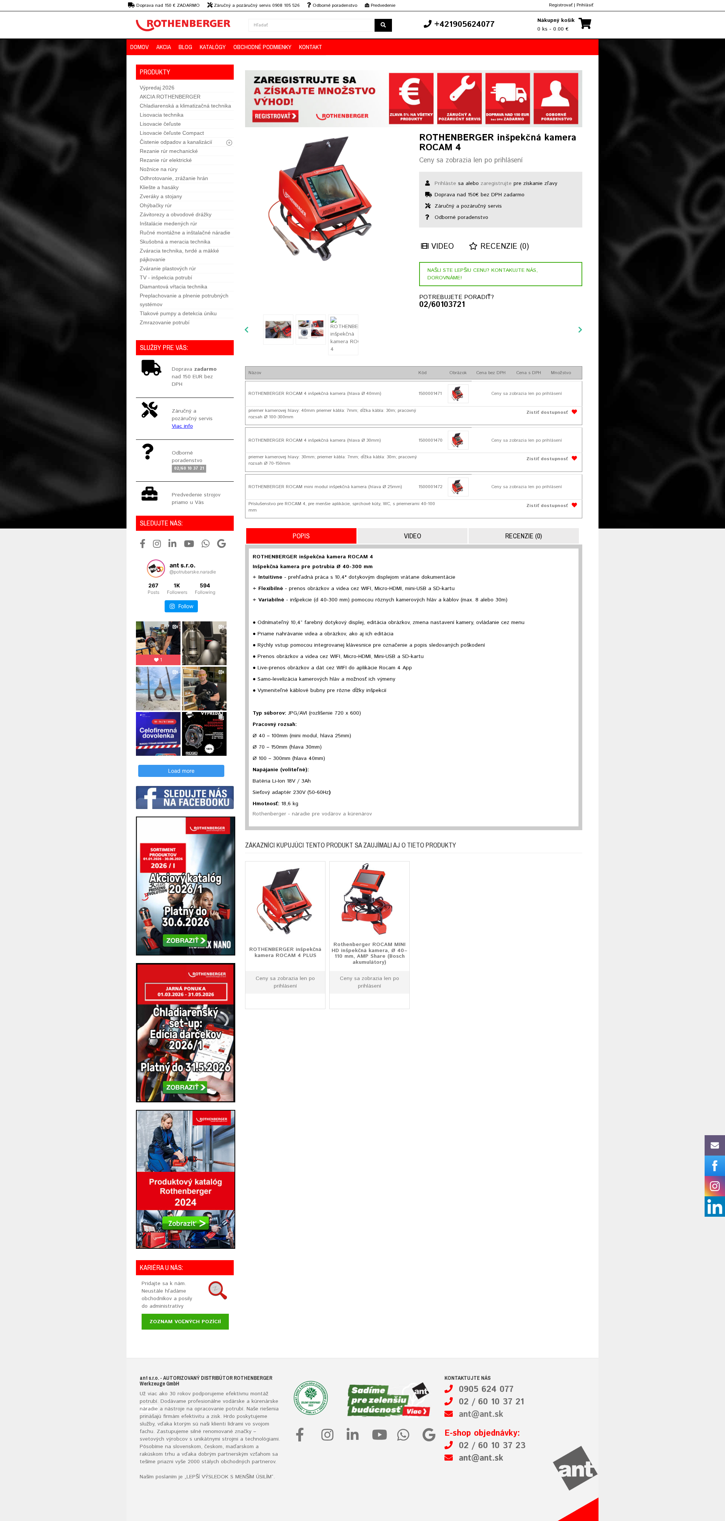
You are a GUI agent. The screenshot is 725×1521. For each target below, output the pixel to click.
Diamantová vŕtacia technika (173, 287)
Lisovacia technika (162, 115)
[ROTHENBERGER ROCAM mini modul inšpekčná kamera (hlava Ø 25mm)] (458, 487)
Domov (139, 47)
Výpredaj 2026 (157, 88)
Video (441, 246)
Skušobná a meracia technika (175, 242)
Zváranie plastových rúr (168, 268)
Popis (301, 536)
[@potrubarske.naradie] (156, 568)
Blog (185, 47)
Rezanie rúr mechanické (169, 151)
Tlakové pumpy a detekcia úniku (178, 313)
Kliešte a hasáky (159, 187)
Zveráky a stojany (161, 196)
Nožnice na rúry (158, 169)
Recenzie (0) (503, 246)
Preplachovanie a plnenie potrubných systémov (184, 300)
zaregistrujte (496, 183)
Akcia (163, 47)
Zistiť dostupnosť (547, 412)
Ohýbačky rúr (156, 205)
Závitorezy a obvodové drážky (175, 214)
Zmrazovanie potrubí (165, 322)
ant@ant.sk (481, 1415)
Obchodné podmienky (262, 47)
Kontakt (310, 47)
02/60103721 (442, 305)
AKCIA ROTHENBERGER (170, 97)
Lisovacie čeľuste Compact (172, 133)
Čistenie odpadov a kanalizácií (176, 142)
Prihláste (445, 183)
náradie (149, 1409)
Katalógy (213, 47)
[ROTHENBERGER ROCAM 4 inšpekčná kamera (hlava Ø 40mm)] (458, 393)
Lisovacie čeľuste (160, 124)
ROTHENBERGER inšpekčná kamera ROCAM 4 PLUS (285, 952)
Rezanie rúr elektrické (166, 160)
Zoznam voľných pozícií (185, 1321)
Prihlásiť (585, 5)
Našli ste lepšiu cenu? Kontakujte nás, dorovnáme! (482, 274)
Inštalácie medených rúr (168, 223)
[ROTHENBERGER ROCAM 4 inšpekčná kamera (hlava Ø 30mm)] (458, 440)
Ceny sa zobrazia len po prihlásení (471, 160)
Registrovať (560, 5)
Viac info (182, 426)
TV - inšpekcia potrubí (166, 277)
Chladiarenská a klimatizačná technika (185, 106)
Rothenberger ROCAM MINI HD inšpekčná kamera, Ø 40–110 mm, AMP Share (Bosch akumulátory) (369, 953)
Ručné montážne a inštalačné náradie (185, 233)
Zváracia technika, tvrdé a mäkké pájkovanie (179, 255)
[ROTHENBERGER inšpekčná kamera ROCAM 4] (326, 198)
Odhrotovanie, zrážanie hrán (174, 178)
